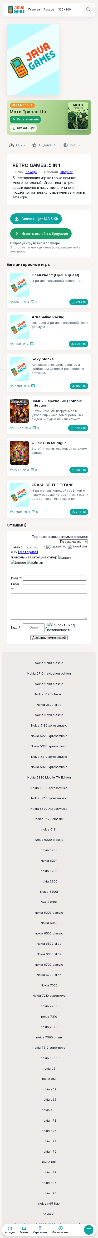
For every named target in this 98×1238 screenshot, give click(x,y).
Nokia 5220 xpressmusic (49, 736)
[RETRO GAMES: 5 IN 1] (33, 59)
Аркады (31, 172)
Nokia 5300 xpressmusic (49, 746)
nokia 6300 (49, 881)
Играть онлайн (25, 119)
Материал (28, 552)
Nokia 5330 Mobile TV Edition (49, 777)
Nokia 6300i (49, 891)
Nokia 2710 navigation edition (49, 673)
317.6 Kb (79, 386)
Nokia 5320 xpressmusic (49, 767)
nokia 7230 (49, 1006)
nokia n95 (49, 1193)
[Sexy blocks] (19, 369)
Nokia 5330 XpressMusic (49, 788)
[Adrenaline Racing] (19, 327)
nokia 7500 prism (49, 1037)
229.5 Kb (78, 344)
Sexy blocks (43, 359)
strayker (66, 172)
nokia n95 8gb (49, 1203)
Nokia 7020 (49, 985)
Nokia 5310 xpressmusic (49, 756)
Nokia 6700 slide (49, 975)
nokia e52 (49, 1089)
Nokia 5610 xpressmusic (49, 798)
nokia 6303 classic (49, 912)
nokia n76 (49, 1131)
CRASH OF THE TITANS (53, 485)
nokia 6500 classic (49, 933)
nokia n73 (49, 1120)
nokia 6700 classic (49, 964)
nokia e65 (49, 1099)
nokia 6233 (49, 850)
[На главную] (16, 9)
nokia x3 (49, 1214)
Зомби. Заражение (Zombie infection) (57, 403)
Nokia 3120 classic (49, 694)
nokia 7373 (49, 1027)
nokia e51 (49, 1079)
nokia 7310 (49, 1016)
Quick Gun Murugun (49, 443)
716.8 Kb (79, 470)
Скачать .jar (23, 128)
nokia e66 (49, 1110)
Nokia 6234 (49, 860)
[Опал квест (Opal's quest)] (19, 285)
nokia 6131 (49, 829)
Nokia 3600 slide (49, 705)
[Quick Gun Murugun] (19, 453)
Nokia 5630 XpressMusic (49, 808)
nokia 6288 (49, 871)
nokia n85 (49, 1183)
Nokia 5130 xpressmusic (49, 725)
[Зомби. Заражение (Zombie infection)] (19, 411)
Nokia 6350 (49, 923)
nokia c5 (49, 1068)
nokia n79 (49, 1151)
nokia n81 (49, 1162)
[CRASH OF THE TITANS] (19, 495)
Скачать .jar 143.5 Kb (36, 219)
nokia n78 (49, 1141)
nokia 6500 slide (49, 943)
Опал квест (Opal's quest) (55, 275)
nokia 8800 (49, 1058)
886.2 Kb (78, 428)
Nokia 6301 (49, 902)
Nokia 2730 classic (49, 684)
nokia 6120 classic (49, 819)
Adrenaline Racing (48, 317)
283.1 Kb (79, 512)
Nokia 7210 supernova (49, 995)
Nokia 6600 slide (49, 954)
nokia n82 (49, 1172)
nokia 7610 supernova (49, 1047)
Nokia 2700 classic (49, 663)
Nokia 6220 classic (49, 839)
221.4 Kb (79, 302)
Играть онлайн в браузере (41, 233)
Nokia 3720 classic (49, 715)
